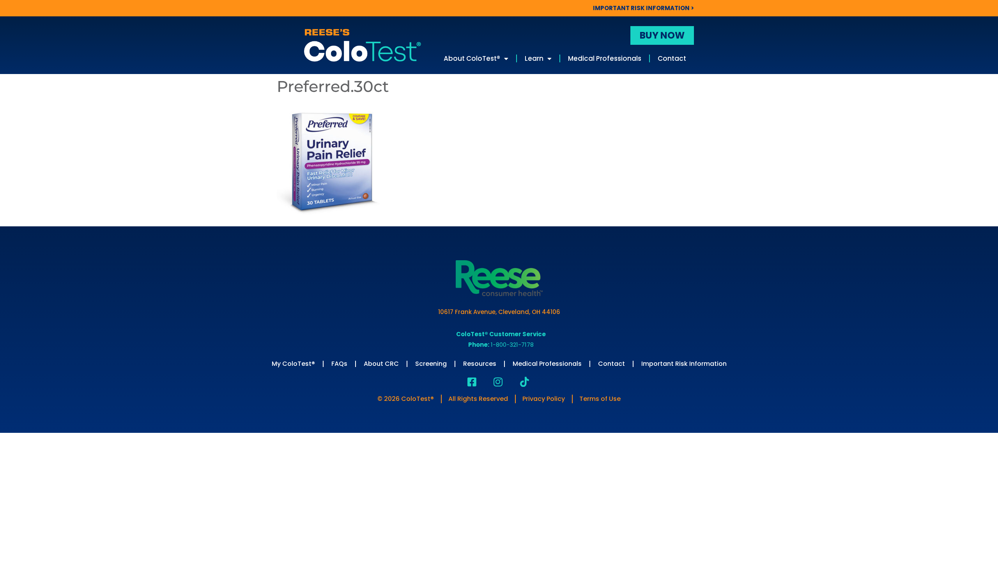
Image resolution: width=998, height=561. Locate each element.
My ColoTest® (293, 363)
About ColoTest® (472, 58)
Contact (672, 58)
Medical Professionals (604, 58)
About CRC (381, 363)
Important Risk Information (684, 363)
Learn (534, 58)
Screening (431, 363)
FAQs (339, 363)
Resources (479, 363)
